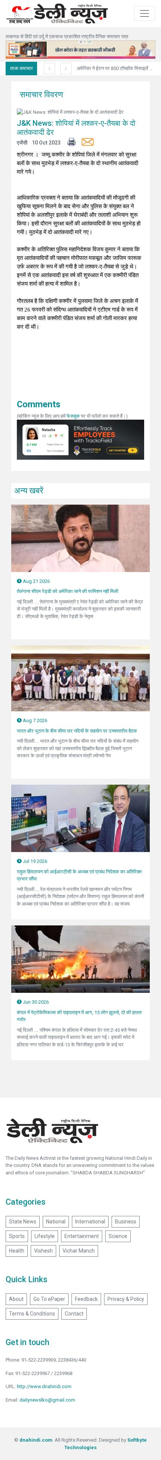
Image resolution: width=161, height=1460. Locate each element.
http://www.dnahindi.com (44, 1386)
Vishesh (43, 1251)
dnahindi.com (35, 1440)
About (16, 1299)
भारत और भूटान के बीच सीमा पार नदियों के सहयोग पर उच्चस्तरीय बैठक (77, 731)
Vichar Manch (79, 1251)
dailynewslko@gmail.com (47, 1400)
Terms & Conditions (32, 1314)
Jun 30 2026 (35, 1002)
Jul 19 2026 (34, 861)
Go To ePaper (49, 1299)
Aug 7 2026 (34, 720)
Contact (74, 1314)
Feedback (86, 1299)
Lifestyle (44, 1236)
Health (16, 1251)
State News (22, 1222)
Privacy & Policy (125, 1299)
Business (125, 1222)
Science (118, 1236)
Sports (17, 1236)
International (90, 1222)
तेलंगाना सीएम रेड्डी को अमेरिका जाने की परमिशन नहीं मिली (67, 591)
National (56, 1222)
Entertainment (81, 1236)
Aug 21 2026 (36, 581)
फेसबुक (73, 416)
